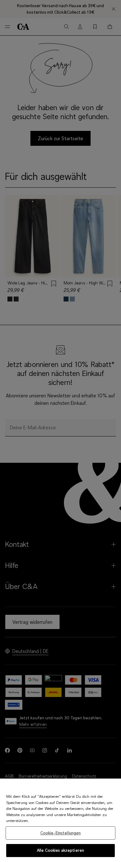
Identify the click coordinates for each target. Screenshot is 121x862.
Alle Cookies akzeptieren (60, 850)
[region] (60, 820)
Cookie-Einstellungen (60, 832)
